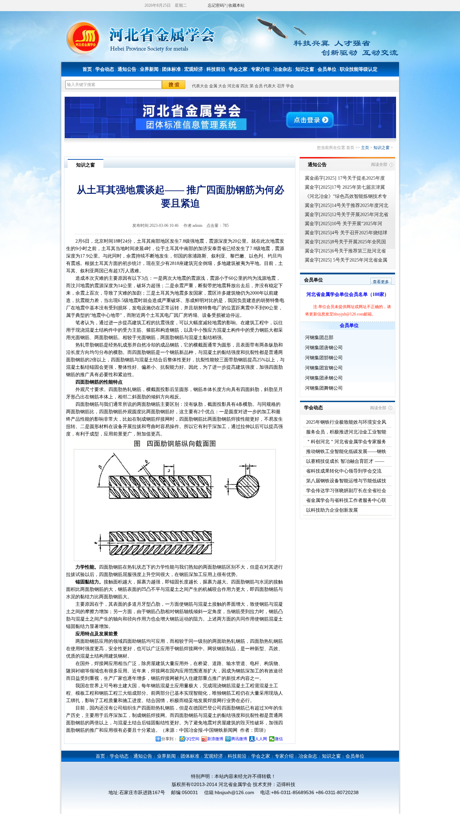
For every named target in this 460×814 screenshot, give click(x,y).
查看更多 (381, 281)
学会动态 (104, 69)
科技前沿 (215, 69)
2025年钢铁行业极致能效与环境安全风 (345, 422)
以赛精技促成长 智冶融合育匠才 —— (344, 461)
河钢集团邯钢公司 (324, 357)
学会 (290, 86)
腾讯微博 (239, 738)
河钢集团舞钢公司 (324, 388)
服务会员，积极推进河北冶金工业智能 (345, 431)
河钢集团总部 (319, 337)
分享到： (169, 738)
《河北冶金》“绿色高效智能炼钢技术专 (346, 196)
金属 (213, 86)
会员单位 (327, 69)
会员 (259, 86)
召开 (281, 86)
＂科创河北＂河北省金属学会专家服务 (345, 441)
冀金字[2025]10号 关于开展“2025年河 (343, 223)
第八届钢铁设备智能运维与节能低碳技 (345, 480)
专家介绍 (260, 69)
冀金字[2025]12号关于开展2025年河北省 (346, 214)
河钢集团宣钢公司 (324, 367)
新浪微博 (215, 738)
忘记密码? (217, 5)
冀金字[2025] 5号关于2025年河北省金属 (346, 260)
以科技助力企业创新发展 (331, 510)
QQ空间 (192, 738)
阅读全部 (379, 164)
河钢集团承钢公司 (324, 378)
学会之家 (238, 69)
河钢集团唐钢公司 (324, 347)
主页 (365, 147)
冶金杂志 (282, 69)
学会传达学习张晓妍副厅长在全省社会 (345, 490)
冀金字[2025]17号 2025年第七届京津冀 (345, 187)
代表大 (270, 86)
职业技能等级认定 (358, 69)
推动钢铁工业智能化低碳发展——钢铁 (345, 451)
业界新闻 (149, 69)
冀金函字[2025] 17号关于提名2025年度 (345, 178)
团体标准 (171, 69)
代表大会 (200, 86)
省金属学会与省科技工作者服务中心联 (345, 500)
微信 (279, 738)
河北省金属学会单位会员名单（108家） (347, 294)
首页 (87, 69)
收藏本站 (236, 5)
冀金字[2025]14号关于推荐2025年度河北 (346, 205)
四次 (244, 86)
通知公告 (127, 69)
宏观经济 (193, 69)
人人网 (261, 738)
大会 (222, 86)
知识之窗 (304, 69)
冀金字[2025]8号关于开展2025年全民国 (345, 241)
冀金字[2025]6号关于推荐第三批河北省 (345, 250)
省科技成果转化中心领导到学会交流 (343, 471)
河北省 (233, 86)
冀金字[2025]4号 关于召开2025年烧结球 (346, 232)
